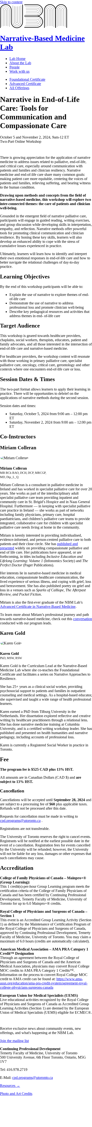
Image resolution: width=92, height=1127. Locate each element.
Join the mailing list (14, 1041)
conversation (82, 619)
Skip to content (11, 2)
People (14, 67)
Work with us (19, 71)
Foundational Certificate (27, 79)
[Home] (33, 27)
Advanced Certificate (25, 84)
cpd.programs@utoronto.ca (20, 821)
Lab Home (17, 59)
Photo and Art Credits (16, 1094)
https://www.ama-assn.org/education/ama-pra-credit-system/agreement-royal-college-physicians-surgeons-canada (44, 983)
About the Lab (20, 63)
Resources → (10, 1086)
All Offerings (19, 88)
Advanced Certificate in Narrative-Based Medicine (37, 607)
